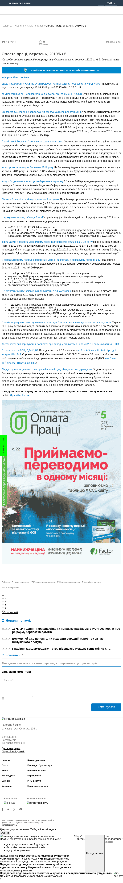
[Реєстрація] (101, 3)
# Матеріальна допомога (43, 582)
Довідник (7, 786)
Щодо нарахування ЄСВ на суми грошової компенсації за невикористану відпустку (51, 83)
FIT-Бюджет (8, 775)
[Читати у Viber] (16, 809)
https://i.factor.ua (19, 395)
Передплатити (94, 853)
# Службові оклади (91, 582)
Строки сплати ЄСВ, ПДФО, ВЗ (20, 350)
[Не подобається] (3, 610)
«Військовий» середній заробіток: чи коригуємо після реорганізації (41, 112)
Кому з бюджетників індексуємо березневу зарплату (32, 181)
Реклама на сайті (36, 770)
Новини (6, 760)
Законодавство (36, 760)
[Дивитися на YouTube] (22, 809)
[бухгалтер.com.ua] (61, 11)
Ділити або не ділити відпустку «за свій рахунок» (30, 199)
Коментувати (106, 707)
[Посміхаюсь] (3, 598)
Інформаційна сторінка (15, 77)
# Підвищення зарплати (68, 582)
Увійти (5, 832)
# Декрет (6, 582)
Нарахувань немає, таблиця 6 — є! (22, 217)
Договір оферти (11, 748)
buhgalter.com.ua (9, 825)
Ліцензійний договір (13, 751)
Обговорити (10, 612)
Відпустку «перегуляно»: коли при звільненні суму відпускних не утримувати (47, 369)
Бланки (6, 780)
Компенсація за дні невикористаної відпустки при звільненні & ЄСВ (42, 94)
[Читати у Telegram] (10, 809)
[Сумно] (3, 604)
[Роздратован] (3, 607)
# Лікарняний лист (21, 582)
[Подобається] (3, 595)
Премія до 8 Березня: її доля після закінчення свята (32, 141)
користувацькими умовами (16, 870)
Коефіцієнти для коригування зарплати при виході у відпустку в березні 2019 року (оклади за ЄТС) (60, 344)
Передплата (34, 775)
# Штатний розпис (10, 587)
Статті (5, 765)
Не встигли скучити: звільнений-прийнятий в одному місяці (37, 291)
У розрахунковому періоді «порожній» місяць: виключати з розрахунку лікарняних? (51, 259)
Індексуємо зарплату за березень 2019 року (27, 167)
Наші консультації (37, 786)
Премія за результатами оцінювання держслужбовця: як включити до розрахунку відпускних (56, 322)
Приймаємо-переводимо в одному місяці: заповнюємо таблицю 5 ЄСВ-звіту (47, 241)
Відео (5, 770)
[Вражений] (3, 601)
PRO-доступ (34, 780)
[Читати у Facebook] (4, 809)
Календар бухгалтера (39, 765)
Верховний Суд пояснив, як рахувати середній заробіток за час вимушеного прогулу (57, 640)
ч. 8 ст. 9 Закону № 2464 (92, 350)
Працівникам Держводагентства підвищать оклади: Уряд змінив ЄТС (61, 648)
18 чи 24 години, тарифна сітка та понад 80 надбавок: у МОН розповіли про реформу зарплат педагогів (66, 630)
